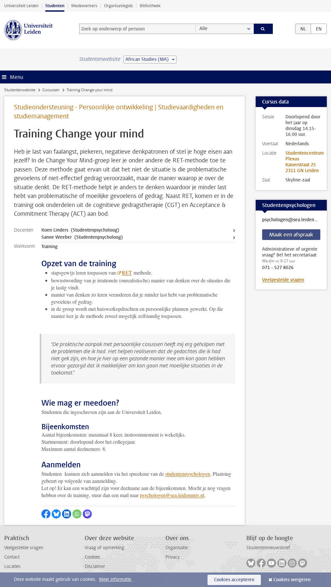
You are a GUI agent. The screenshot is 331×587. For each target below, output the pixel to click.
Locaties (12, 566)
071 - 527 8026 (278, 268)
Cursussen (50, 89)
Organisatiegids (118, 5)
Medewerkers (84, 5)
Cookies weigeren (292, 580)
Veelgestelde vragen (283, 280)
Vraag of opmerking (104, 548)
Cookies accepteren (234, 580)
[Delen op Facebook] (45, 513)
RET (127, 272)
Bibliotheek (150, 5)
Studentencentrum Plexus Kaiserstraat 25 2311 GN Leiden (304, 162)
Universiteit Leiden (21, 5)
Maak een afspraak (291, 234)
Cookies (92, 557)
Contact (12, 557)
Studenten (54, 5)
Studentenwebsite (19, 89)
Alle (203, 29)
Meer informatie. (115, 579)
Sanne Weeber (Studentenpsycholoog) (82, 237)
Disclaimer (95, 566)
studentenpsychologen (187, 473)
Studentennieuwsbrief (268, 548)
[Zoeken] (263, 29)
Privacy (173, 557)
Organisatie (177, 548)
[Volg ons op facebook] (261, 563)
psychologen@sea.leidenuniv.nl (172, 495)
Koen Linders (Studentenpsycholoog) (80, 230)
